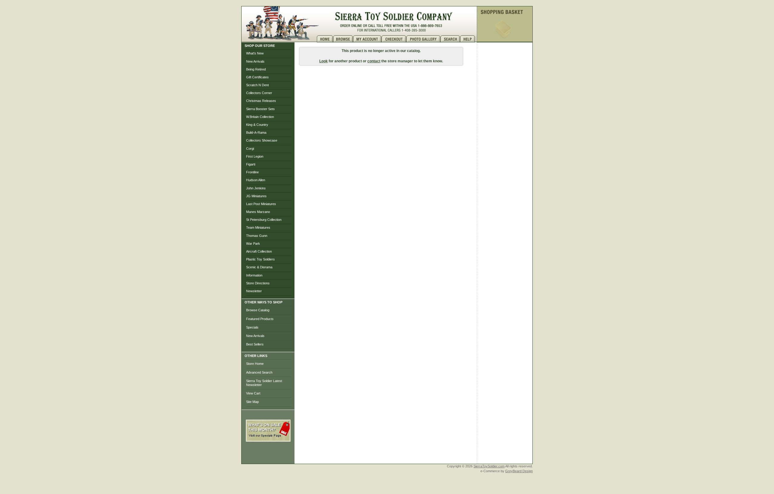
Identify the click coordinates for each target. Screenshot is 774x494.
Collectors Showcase (261, 140)
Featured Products (260, 319)
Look (323, 61)
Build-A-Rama (256, 132)
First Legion (254, 156)
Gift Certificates (257, 77)
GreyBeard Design (519, 471)
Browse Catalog (257, 310)
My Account (367, 38)
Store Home (255, 363)
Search (450, 38)
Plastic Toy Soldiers (260, 259)
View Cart (253, 393)
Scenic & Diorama (259, 267)
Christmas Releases (261, 101)
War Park (253, 243)
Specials (252, 327)
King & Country (257, 124)
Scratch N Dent (257, 85)
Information (254, 275)
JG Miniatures (256, 196)
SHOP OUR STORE (260, 45)
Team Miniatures (258, 227)
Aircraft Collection (259, 251)
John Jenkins (256, 188)
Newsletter (254, 291)
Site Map (252, 402)
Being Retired (256, 69)
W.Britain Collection (260, 117)
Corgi (250, 148)
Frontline (252, 172)
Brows (343, 38)
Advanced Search (259, 372)
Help (468, 38)
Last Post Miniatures (261, 204)
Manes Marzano (258, 212)
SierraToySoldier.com (489, 466)
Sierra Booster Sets (260, 109)
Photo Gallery (423, 38)
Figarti (250, 164)
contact (373, 61)
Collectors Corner (259, 93)
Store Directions (258, 283)
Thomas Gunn (256, 235)
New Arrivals (255, 61)
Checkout (394, 38)
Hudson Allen (255, 180)
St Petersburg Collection (263, 219)
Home (325, 38)
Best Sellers (255, 344)
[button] (268, 455)
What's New (255, 53)
